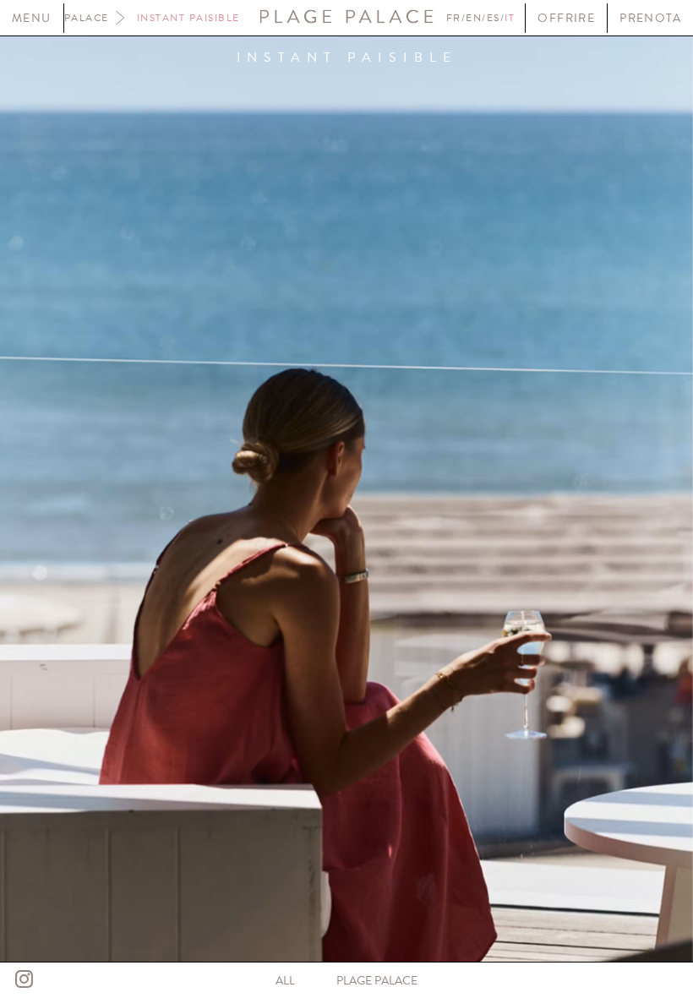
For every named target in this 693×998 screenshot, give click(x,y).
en (474, 17)
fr (453, 17)
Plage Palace (376, 981)
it (510, 17)
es (493, 17)
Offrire (566, 18)
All (285, 981)
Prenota (650, 18)
